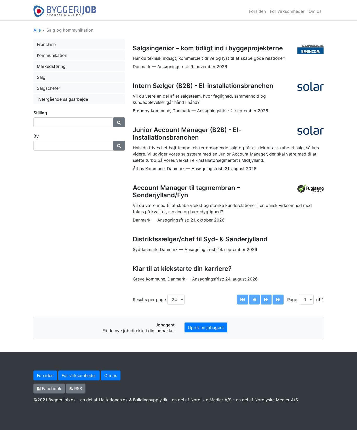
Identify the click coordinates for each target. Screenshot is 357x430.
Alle (37, 30)
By (36, 136)
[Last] (278, 299)
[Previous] (254, 299)
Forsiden (257, 11)
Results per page (150, 299)
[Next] (266, 299)
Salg (41, 77)
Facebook (51, 388)
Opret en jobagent (206, 327)
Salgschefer (48, 88)
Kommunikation (52, 55)
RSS (77, 388)
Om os (315, 11)
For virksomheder (287, 11)
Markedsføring (51, 66)
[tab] (79, 112)
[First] (242, 299)
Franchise (46, 44)
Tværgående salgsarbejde (62, 99)
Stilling (40, 112)
